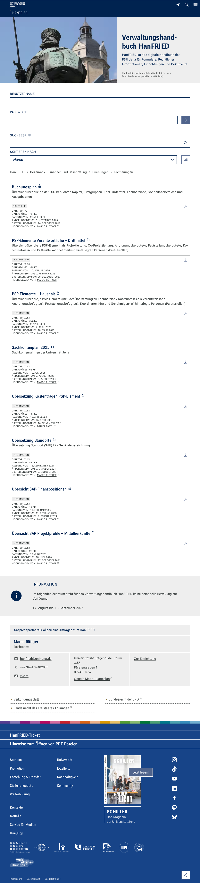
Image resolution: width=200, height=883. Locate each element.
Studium (16, 760)
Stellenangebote (21, 785)
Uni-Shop (16, 833)
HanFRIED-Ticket (25, 735)
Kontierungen (123, 172)
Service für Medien (23, 824)
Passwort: (18, 112)
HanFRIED (20, 13)
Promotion (17, 768)
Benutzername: (23, 94)
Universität (64, 760)
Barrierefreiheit (53, 878)
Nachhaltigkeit (67, 777)
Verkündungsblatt (26, 699)
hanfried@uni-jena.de (35, 658)
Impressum (16, 878)
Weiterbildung (20, 794)
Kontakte (16, 807)
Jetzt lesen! (141, 772)
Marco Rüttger (46, 226)
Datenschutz (33, 878)
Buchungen (100, 172)
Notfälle (15, 816)
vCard (24, 676)
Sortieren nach (23, 152)
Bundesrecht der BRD (125, 699)
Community (65, 785)
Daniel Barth (45, 426)
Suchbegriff (20, 135)
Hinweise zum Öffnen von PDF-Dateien (43, 743)
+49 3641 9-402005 (34, 667)
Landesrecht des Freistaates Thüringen (43, 708)
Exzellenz (63, 768)
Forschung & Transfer (25, 777)
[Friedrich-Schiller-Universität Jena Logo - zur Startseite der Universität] (17, 4)
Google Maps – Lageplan (93, 679)
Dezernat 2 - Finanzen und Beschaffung (58, 172)
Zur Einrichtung (145, 658)
